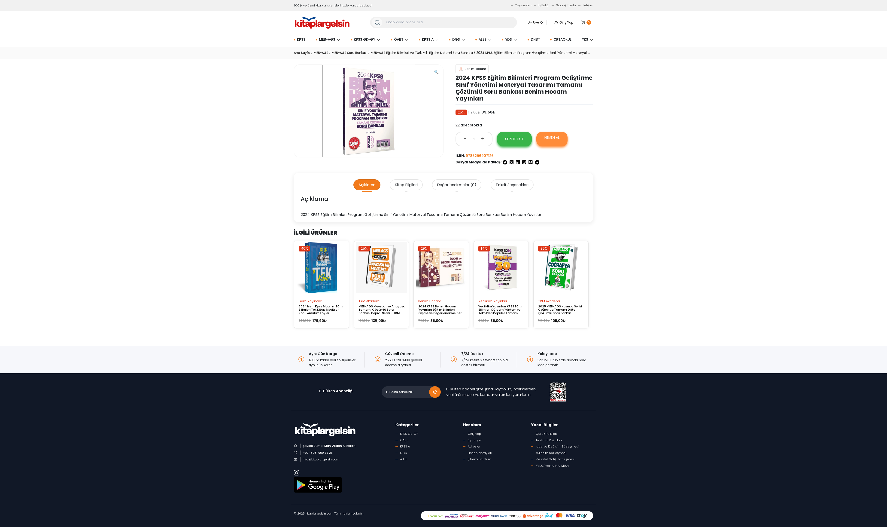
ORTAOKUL (562, 39)
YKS (585, 39)
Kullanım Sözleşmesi (551, 453)
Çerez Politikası (547, 434)
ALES (482, 39)
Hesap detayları (480, 453)
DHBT (535, 39)
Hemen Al (551, 137)
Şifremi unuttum (479, 459)
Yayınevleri (523, 5)
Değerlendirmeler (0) (456, 184)
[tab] (366, 185)
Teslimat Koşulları (549, 440)
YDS (508, 39)
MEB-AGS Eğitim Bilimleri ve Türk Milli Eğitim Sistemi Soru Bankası (422, 52)
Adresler (474, 446)
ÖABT (398, 39)
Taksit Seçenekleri (512, 184)
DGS (456, 39)
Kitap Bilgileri (406, 184)
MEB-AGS (327, 39)
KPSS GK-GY (364, 39)
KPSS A (428, 39)
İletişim (588, 5)
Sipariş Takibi (566, 5)
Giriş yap (474, 434)
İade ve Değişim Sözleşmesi (557, 446)
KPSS (301, 39)
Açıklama (366, 184)
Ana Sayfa (302, 52)
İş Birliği (543, 5)
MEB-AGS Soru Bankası (349, 52)
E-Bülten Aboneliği (336, 391)
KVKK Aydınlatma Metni (552, 465)
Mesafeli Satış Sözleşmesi (555, 459)
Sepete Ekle (514, 138)
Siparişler (475, 440)
